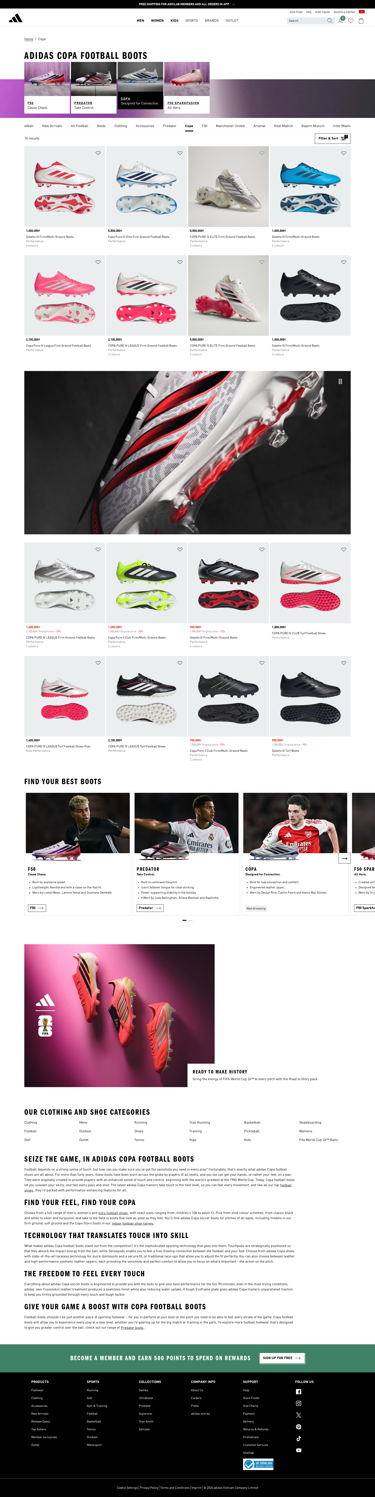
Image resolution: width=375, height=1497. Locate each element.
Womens (305, 1131)
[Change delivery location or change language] (361, 12)
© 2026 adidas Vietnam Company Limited (231, 1487)
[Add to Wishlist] (98, 154)
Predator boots (132, 1328)
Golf (27, 1140)
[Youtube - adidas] (319, 1451)
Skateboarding (310, 1122)
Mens (83, 1122)
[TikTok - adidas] (319, 1439)
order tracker (322, 12)
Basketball (252, 1122)
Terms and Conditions (174, 1487)
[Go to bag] (361, 21)
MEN (140, 21)
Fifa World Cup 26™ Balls (318, 1140)
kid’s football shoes (113, 1213)
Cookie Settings (127, 1487)
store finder (296, 12)
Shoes (138, 1131)
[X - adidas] (319, 1416)
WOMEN (157, 21)
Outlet (83, 1140)
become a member (344, 12)
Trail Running (199, 1122)
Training (195, 1131)
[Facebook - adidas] (319, 1392)
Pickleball (252, 1131)
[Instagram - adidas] (319, 1404)
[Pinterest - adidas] (319, 1427)
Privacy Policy (149, 1487)
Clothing (30, 1122)
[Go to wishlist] (350, 21)
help (309, 12)
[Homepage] (16, 18)
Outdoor (85, 1131)
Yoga (192, 1140)
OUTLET (232, 21)
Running (140, 1122)
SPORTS (191, 21)
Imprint (196, 1487)
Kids (247, 1140)
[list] (187, 126)
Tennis (139, 1140)
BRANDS (212, 21)
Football (30, 1131)
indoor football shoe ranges (132, 1223)
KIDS (174, 21)
